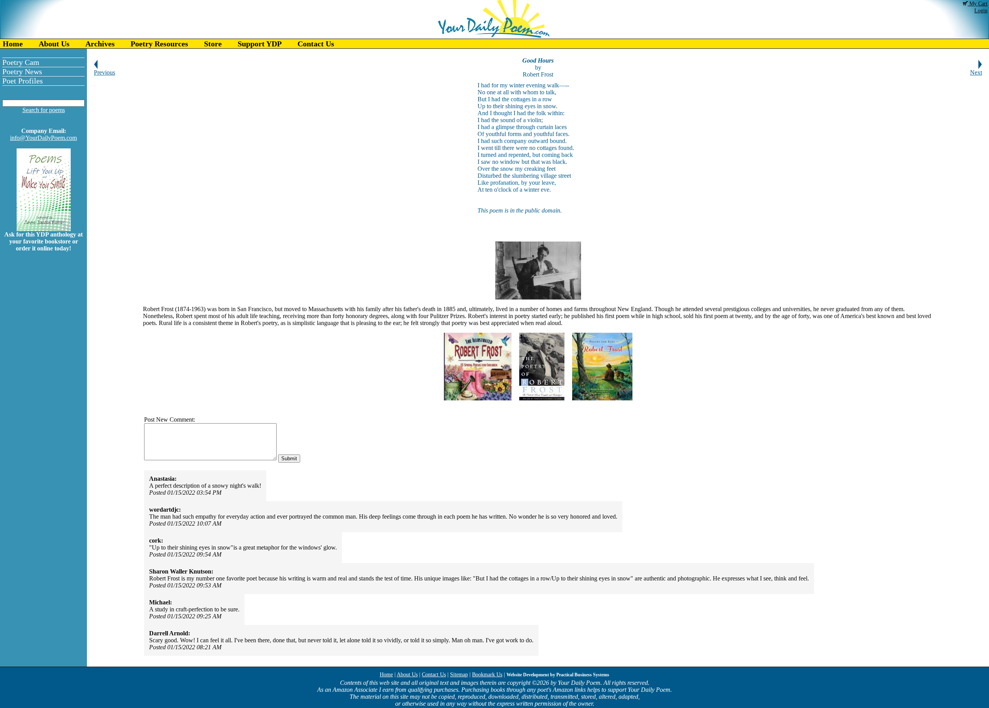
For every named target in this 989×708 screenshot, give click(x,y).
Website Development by (557, 674)
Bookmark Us (487, 674)
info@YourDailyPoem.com (43, 137)
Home (13, 43)
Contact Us (315, 43)
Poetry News (22, 71)
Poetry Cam (20, 62)
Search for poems (43, 110)
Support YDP (260, 43)
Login (980, 11)
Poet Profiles (22, 81)
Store (213, 43)
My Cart (977, 4)
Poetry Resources (159, 43)
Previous (104, 72)
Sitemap (459, 674)
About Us (54, 43)
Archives (100, 43)
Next (976, 72)
